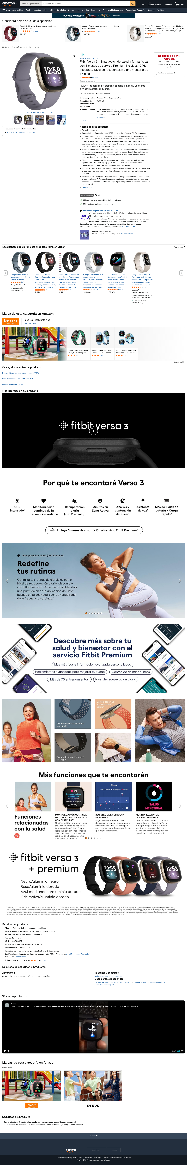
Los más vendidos (40, 10)
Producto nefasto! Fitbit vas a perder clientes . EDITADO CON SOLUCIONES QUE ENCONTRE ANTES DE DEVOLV (71, 1006)
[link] (40, 34)
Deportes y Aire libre (156, 10)
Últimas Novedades (58, 10)
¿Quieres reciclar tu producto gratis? (22, 132)
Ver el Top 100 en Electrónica (78, 954)
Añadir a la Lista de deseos (168, 73)
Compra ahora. (127, 234)
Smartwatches (34, 47)
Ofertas (71, 10)
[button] (6, 10)
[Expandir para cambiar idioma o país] (104, 1150)
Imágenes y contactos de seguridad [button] (109, 976)
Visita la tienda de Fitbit (89, 58)
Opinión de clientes (18, 1006)
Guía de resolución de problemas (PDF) (18, 379)
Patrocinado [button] (178, 362)
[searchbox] (86, 3)
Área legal (97, 1158)
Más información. (129, 226)
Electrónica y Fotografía (135, 10)
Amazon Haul (17, 10)
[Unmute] (182, 1050)
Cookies (106, 1158)
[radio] (18, 120)
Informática (95, 10)
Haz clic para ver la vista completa (39, 112)
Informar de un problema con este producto (100, 211)
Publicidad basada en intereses (121, 1158)
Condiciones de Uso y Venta (67, 1158)
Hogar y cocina (83, 10)
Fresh (28, 10)
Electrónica (6, 47)
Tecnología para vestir (19, 47)
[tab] (86, 613)
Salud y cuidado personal (113, 10)
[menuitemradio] (178, 1050)
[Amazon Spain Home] (71, 1151)
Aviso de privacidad (85, 1158)
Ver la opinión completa (128, 1006)
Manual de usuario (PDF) (12, 384)
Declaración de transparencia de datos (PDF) (20, 373)
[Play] (4, 1051)
